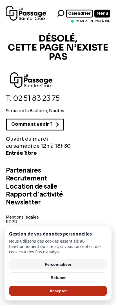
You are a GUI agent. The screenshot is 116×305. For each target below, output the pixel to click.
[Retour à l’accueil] (26, 19)
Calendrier (79, 13)
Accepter (58, 291)
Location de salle (31, 186)
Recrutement (26, 178)
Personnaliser (58, 264)
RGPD (11, 221)
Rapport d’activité (34, 194)
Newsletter (23, 202)
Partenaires (23, 170)
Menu (102, 13)
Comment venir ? (32, 124)
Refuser (58, 277)
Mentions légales (22, 217)
